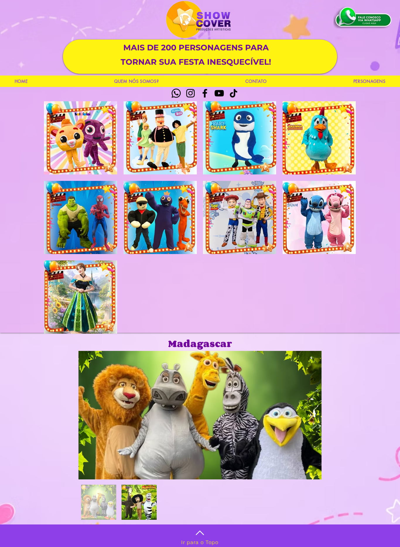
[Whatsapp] (176, 93)
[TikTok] (233, 93)
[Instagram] (190, 93)
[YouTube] (219, 93)
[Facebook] (205, 93)
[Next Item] (311, 415)
